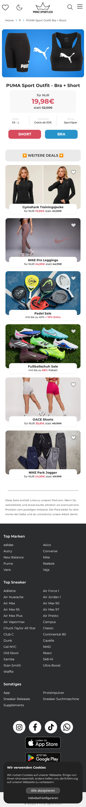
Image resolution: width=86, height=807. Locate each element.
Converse (50, 551)
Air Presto (50, 616)
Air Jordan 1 (52, 597)
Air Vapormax (14, 622)
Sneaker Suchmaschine (61, 699)
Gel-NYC (10, 647)
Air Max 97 (51, 609)
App (7, 693)
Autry (8, 551)
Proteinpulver (53, 693)
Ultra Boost (52, 665)
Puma (8, 564)
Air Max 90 (51, 603)
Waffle (8, 672)
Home (9, 20)
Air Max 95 (12, 609)
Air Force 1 (51, 591)
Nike (46, 557)
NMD (47, 647)
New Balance (14, 557)
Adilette (10, 591)
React (47, 653)
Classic (48, 628)
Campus (49, 622)
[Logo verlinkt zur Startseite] (42, 7)
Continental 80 (54, 634)
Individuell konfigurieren (43, 798)
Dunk (8, 641)
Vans (7, 570)
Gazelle (48, 641)
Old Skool (11, 653)
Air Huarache (13, 597)
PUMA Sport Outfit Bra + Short (46, 20)
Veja (46, 570)
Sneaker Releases (17, 699)
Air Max (9, 603)
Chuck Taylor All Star (20, 628)
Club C (9, 634)
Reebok (48, 564)
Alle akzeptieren (43, 790)
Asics (47, 545)
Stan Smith (12, 665)
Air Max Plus (13, 616)
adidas (8, 545)
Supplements (14, 705)
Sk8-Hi (48, 659)
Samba (9, 659)
